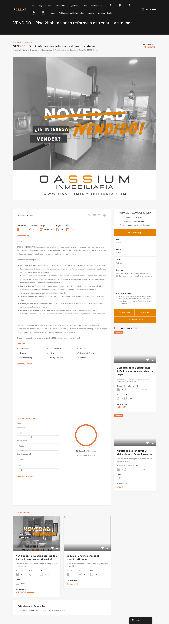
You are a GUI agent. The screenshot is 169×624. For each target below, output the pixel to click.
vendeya (90, 13)
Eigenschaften (45, 6)
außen (52, 353)
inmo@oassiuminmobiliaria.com (138, 225)
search (52, 13)
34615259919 (150, 9)
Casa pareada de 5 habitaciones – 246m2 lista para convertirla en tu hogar (135, 371)
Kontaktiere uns (97, 6)
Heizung (22, 353)
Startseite (17, 42)
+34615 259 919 (137, 218)
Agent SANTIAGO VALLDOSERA (135, 212)
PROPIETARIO (60, 6)
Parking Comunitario (58, 358)
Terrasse (83, 358)
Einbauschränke (56, 348)
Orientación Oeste (87, 353)
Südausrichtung (25, 358)
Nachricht (119, 270)
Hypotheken (75, 6)
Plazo (19, 423)
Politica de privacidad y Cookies (71, 13)
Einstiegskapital (24, 454)
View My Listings (135, 233)
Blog (85, 6)
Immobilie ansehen (134, 357)
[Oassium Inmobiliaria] (20, 10)
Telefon (119, 260)
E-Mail (118, 249)
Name (118, 239)
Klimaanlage (24, 348)
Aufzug (83, 348)
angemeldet (30, 610)
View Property (36, 544)
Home (33, 6)
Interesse (21, 427)
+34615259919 (140, 221)
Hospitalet (29, 42)
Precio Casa (22, 441)
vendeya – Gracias (105, 13)
